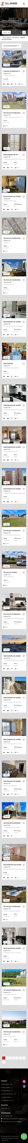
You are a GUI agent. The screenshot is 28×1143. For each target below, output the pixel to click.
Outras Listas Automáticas (10, 45)
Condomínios (7, 1100)
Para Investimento (9, 1094)
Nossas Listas (15, 37)
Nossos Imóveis (7, 37)
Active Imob (16, 1136)
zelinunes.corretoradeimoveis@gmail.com (15, 1118)
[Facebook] (24, 1087)
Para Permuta (7, 1090)
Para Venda (7, 1084)
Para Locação (7, 1087)
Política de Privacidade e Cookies (9, 1138)
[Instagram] (24, 1082)
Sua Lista (6, 1108)
